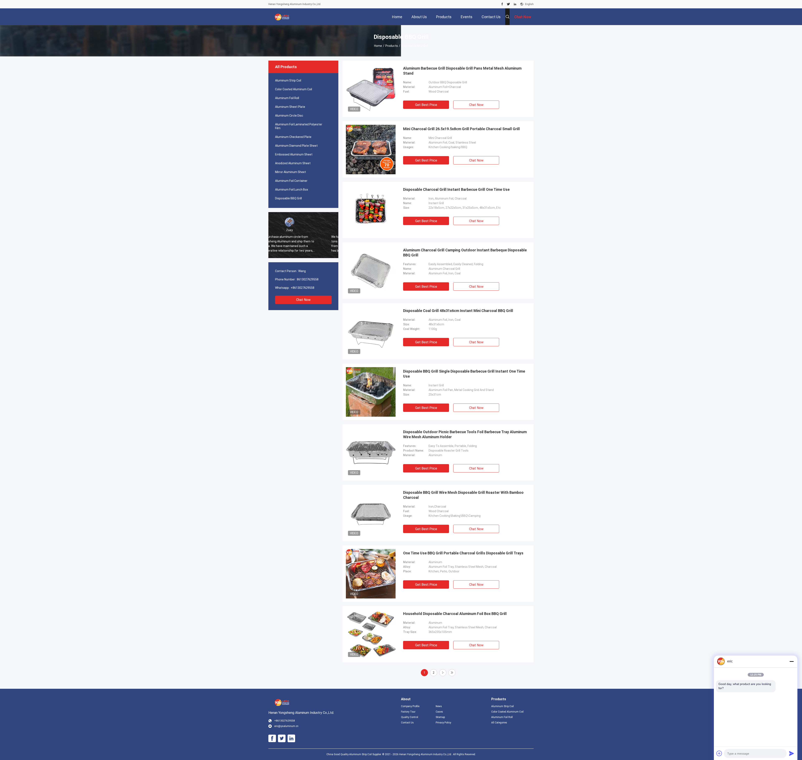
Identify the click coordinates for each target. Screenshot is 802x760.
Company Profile (410, 706)
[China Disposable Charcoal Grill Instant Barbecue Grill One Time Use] (371, 210)
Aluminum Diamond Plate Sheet (296, 145)
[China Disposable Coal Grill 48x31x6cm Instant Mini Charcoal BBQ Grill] (371, 331)
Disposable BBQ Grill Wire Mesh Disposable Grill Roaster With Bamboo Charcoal (463, 495)
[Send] (791, 753)
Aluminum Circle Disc (289, 115)
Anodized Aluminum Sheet (293, 163)
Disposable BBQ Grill (288, 198)
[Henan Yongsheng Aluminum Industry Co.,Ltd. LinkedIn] (515, 4)
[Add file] (719, 753)
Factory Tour (408, 711)
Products (391, 45)
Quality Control (409, 717)
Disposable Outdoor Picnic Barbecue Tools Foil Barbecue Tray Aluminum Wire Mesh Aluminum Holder (465, 434)
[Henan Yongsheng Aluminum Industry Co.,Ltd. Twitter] (508, 4)
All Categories (499, 722)
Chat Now (303, 300)
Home (378, 45)
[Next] (442, 672)
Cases (439, 711)
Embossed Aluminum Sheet (293, 154)
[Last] (452, 672)
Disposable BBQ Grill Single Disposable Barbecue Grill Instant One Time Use (464, 373)
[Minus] (791, 661)
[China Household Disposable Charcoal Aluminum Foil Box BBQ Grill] (371, 634)
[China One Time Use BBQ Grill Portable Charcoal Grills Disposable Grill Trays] (371, 573)
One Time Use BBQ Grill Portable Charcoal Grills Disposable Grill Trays (463, 553)
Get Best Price (426, 105)
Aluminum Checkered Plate (293, 137)
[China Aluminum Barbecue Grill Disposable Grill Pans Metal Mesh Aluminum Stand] (371, 88)
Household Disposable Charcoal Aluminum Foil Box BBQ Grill (455, 613)
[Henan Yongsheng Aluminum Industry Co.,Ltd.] (282, 16)
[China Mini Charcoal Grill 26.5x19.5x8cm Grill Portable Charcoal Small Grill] (371, 149)
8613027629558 (308, 279)
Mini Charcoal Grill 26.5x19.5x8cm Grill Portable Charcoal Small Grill (461, 129)
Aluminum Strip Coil (288, 80)
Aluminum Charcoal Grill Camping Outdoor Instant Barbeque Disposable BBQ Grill (465, 252)
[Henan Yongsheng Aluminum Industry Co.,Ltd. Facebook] (502, 4)
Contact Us (407, 722)
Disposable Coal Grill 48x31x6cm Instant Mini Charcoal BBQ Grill (458, 310)
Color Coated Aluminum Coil (293, 89)
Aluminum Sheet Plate (290, 106)
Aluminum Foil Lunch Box (291, 189)
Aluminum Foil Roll (287, 98)
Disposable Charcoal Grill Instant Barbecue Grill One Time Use (456, 189)
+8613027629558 (302, 287)
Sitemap (440, 717)
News (439, 706)
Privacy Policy (443, 722)
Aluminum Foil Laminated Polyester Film (298, 126)
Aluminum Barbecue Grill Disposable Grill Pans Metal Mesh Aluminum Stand (462, 70)
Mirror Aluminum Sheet (290, 172)
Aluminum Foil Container (291, 180)
